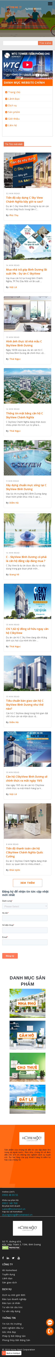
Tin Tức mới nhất (14, 144)
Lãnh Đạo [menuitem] (14, 98)
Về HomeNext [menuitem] (9, 1270)
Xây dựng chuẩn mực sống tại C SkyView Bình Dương (26, 487)
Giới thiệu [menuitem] (14, 118)
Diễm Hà (14, 502)
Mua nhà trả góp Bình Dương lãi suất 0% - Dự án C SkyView (26, 271)
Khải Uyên (14, 870)
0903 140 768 (9, 1203)
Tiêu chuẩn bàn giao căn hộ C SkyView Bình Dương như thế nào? (25, 704)
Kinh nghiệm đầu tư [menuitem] (12, 1327)
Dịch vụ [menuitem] (12, 105)
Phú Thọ (13, 215)
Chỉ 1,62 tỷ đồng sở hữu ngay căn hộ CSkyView (27, 631)
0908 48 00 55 (10, 1195)
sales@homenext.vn (13, 1209)
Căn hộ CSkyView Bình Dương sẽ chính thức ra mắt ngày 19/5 (26, 778)
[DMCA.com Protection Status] (11, 1248)
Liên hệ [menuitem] (12, 125)
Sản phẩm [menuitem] (14, 112)
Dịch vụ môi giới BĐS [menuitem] (13, 1295)
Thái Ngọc (15, 359)
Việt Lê (13, 287)
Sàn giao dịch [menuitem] (9, 1282)
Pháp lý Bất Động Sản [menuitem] (14, 1336)
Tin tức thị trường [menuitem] (12, 1323)
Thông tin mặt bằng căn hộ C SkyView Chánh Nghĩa (24, 415)
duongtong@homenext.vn (17, 1214)
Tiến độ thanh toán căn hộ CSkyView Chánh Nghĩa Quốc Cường (24, 852)
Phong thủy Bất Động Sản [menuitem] (16, 1340)
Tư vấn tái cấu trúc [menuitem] (12, 1307)
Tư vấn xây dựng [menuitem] (11, 1311)
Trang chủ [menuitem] (14, 92)
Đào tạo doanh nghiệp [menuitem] (14, 1299)
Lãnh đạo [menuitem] (7, 1278)
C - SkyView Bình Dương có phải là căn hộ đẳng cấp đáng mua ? (26, 559)
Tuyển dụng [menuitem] (8, 1274)
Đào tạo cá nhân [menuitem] (11, 1303)
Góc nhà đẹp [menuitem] (9, 1332)
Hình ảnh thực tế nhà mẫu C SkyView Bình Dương (24, 343)
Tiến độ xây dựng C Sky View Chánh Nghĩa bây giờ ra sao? (24, 199)
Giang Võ (14, 574)
